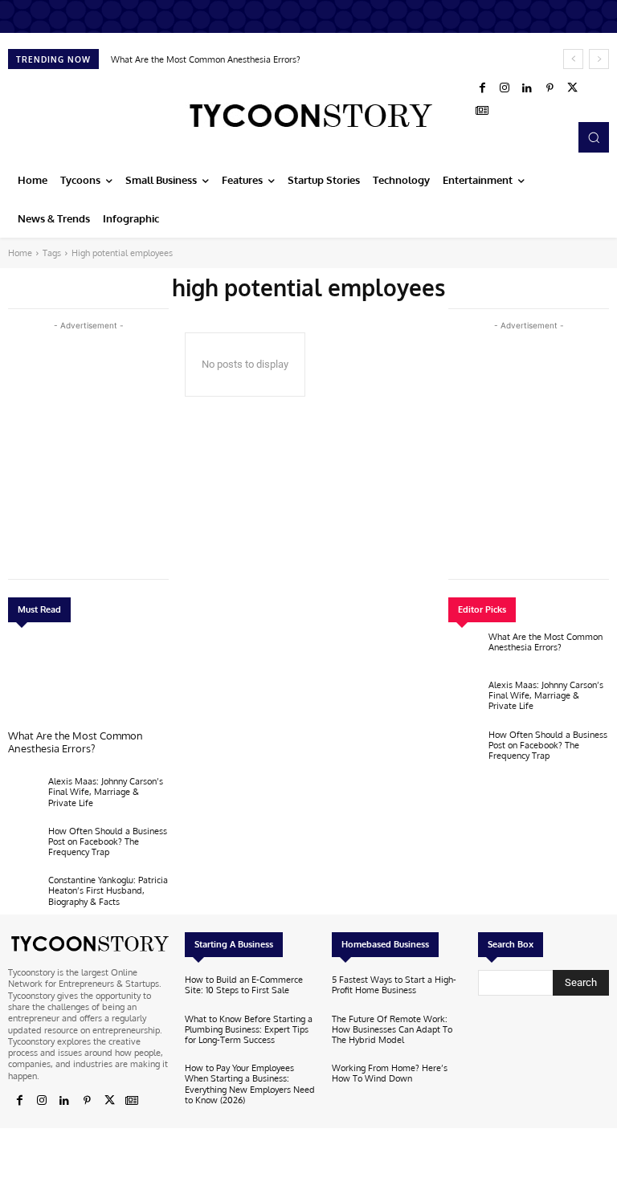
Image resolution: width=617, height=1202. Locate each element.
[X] (572, 88)
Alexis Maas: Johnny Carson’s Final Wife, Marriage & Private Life (105, 792)
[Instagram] (504, 88)
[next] (599, 59)
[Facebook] (482, 88)
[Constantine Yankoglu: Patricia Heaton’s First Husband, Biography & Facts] (24, 894)
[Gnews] (482, 111)
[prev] (573, 59)
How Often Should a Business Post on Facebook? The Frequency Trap (107, 841)
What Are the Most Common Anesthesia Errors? (205, 59)
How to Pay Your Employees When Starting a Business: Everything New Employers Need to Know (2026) (250, 1084)
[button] (593, 137)
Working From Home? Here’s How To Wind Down (389, 1073)
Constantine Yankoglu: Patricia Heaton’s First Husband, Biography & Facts (108, 890)
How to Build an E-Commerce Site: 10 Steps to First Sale (244, 985)
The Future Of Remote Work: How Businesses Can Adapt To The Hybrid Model (392, 1029)
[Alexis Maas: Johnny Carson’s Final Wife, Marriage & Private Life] (24, 796)
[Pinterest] (549, 88)
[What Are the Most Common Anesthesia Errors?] (88, 680)
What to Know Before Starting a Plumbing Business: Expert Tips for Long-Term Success (249, 1029)
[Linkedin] (527, 88)
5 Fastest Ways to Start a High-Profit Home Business (394, 985)
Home (20, 253)
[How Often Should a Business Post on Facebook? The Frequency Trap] (24, 845)
